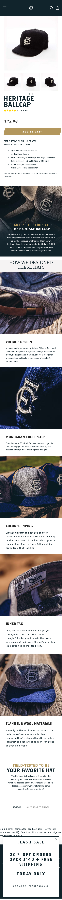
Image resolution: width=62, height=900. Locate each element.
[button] (29, 94)
